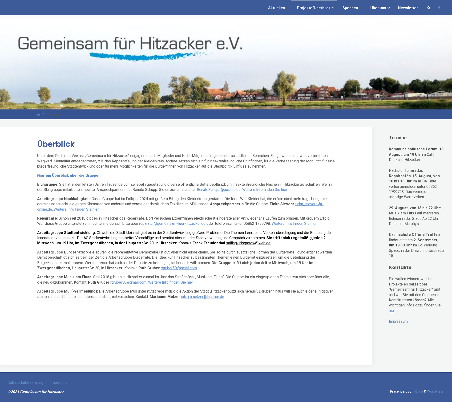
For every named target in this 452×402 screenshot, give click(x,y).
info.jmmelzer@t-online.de (202, 296)
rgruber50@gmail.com (179, 268)
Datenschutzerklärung (25, 382)
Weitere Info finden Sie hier (264, 189)
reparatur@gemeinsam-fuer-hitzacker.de (172, 223)
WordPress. (435, 392)
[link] (429, 7)
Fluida (418, 392)
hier (392, 310)
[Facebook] (439, 8)
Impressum (398, 321)
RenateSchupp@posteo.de (219, 189)
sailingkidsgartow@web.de (248, 243)
